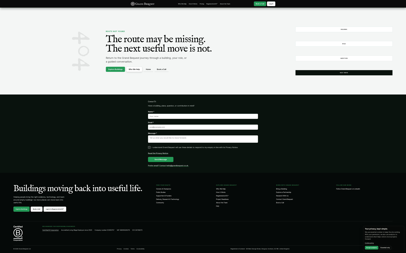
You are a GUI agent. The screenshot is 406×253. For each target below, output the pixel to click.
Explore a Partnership (283, 192)
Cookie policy (369, 243)
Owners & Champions (163, 189)
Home (148, 69)
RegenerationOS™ (212, 4)
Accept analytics (371, 247)
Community (160, 203)
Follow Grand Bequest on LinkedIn (348, 189)
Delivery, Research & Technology (167, 199)
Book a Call (161, 69)
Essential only (385, 247)
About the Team (225, 4)
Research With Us (282, 196)
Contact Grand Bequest (284, 199)
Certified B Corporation (50, 230)
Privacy (119, 249)
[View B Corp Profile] (26, 233)
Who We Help (182, 4)
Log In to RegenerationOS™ (55, 209)
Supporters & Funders (163, 196)
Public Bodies (161, 192)
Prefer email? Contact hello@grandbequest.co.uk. (168, 166)
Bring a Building (281, 189)
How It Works (193, 4)
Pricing (202, 4)
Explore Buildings (115, 69)
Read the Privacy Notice (158, 153)
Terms (133, 249)
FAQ (217, 206)
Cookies (126, 249)
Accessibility (140, 249)
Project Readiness (222, 199)
